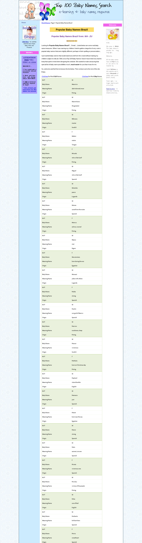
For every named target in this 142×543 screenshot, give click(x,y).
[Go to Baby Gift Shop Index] (29, 48)
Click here (45, 76)
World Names (45, 23)
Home (24, 22)
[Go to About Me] (112, 95)
